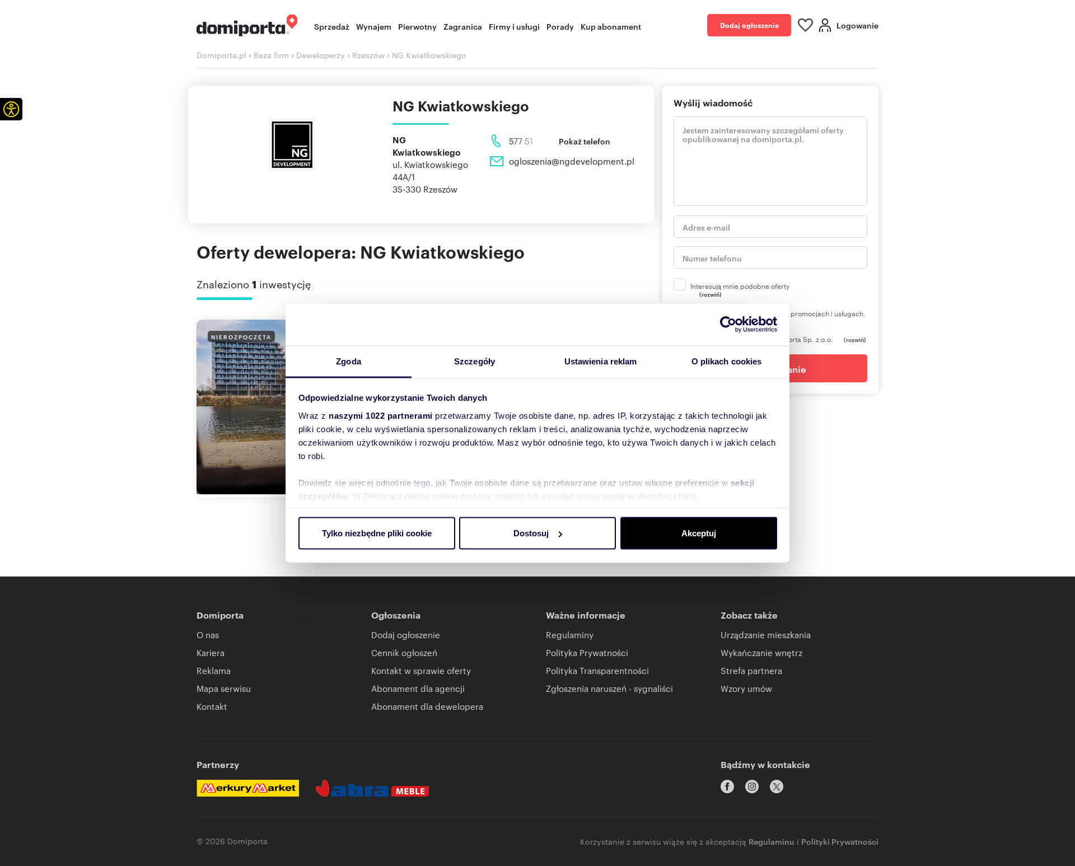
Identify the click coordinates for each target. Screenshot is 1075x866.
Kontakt (212, 706)
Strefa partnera (751, 670)
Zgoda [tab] (348, 361)
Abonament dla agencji (418, 688)
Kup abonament (611, 26)
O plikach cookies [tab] (726, 361)
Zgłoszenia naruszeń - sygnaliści (609, 688)
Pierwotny (417, 26)
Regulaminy (569, 634)
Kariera (211, 652)
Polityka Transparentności (597, 670)
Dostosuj (531, 533)
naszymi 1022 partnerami (381, 415)
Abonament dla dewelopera (427, 706)
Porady (560, 26)
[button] (11, 109)
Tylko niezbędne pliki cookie (377, 533)
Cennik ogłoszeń (404, 652)
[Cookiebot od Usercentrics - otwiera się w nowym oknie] (728, 324)
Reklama (214, 670)
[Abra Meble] (372, 788)
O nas (208, 634)
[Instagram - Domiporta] (752, 786)
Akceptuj (698, 533)
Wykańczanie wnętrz (761, 652)
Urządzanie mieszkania (766, 634)
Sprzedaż (331, 26)
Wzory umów (746, 688)
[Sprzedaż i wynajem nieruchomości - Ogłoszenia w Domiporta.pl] (247, 25)
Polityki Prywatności (839, 841)
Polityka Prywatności (587, 652)
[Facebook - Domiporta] (727, 786)
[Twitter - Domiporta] (776, 786)
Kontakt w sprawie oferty (421, 670)
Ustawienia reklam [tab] (600, 361)
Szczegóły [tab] (474, 361)
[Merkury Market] (248, 788)
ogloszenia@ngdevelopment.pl (571, 161)
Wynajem (373, 26)
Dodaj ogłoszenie (749, 25)
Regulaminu (771, 841)
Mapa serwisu (224, 688)
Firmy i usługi (514, 26)
